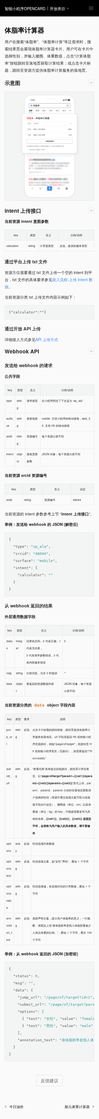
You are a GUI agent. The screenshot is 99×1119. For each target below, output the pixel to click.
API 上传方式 (46, 339)
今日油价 (16, 1106)
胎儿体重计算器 (77, 1106)
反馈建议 (49, 1080)
